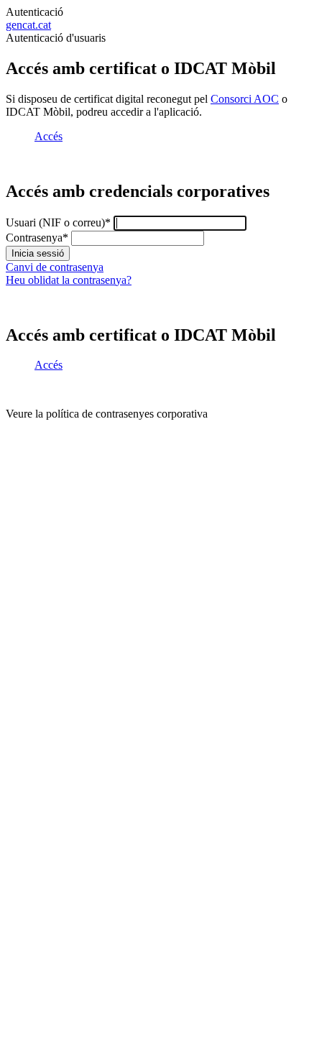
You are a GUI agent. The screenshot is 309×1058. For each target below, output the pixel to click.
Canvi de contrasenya (54, 267)
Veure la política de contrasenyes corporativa (107, 414)
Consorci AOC (245, 99)
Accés (48, 136)
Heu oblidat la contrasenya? (69, 280)
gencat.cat (28, 25)
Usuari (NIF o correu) (58, 222)
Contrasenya (37, 237)
